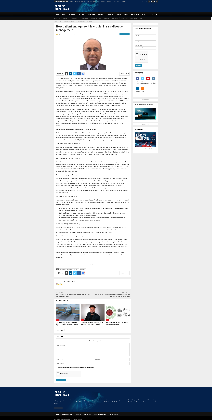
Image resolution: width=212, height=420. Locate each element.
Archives (123, 1)
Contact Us (87, 414)
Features (81, 14)
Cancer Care (93, 18)
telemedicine (82, 269)
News (121, 33)
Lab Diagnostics (84, 18)
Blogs (64, 14)
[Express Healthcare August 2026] (145, 139)
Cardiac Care (74, 18)
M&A (100, 18)
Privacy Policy (117, 1)
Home (71, 1)
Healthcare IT (114, 18)
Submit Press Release (100, 414)
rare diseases (62, 269)
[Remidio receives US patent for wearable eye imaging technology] (118, 312)
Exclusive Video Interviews (144, 104)
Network (109, 1)
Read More (58, 408)
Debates (100, 14)
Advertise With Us (85, 1)
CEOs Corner (91, 14)
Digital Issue (77, 1)
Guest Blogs (126, 33)
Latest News (57, 18)
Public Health (124, 18)
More (140, 18)
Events (119, 14)
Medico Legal (133, 18)
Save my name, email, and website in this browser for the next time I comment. (76, 367)
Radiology (65, 18)
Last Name (137, 39)
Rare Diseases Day (70, 269)
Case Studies (110, 14)
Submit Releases (101, 1)
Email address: (138, 45)
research (77, 269)
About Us (92, 1)
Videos (126, 14)
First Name (137, 33)
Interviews (72, 14)
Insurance (106, 18)
